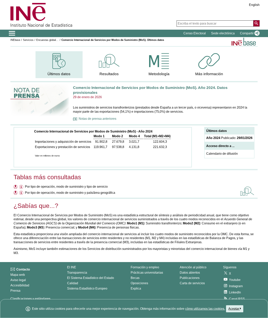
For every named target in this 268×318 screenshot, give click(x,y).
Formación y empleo (145, 267)
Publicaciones (190, 278)
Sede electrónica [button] (223, 33)
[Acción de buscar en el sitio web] (256, 23)
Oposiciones (139, 283)
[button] (249, 33)
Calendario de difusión (222, 153)
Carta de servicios (192, 283)
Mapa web (17, 274)
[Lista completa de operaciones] (244, 41)
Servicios (28, 39)
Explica (136, 288)
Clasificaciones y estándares (30, 298)
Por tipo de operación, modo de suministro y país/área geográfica (70, 192)
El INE (71, 267)
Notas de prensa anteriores (97, 118)
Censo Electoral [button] (194, 33)
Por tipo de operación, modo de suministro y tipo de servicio (66, 186)
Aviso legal (18, 280)
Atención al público (193, 267)
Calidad (72, 283)
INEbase (15, 39)
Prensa (15, 290)
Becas (135, 278)
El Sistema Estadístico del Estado (90, 278)
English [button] (254, 4)
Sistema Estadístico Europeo (87, 288)
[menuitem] (59, 64)
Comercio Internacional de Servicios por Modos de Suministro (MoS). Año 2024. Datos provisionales (150, 90)
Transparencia (77, 272)
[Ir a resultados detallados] (247, 191)
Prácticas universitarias (147, 272)
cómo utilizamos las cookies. (205, 308)
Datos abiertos (190, 272)
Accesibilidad (19, 285)
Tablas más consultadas (47, 177)
